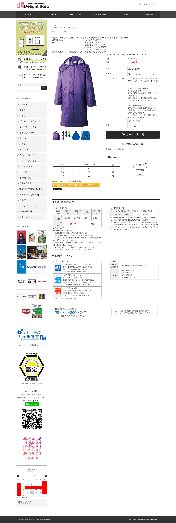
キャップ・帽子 (25, 132)
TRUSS (63, 31)
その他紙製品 (24, 211)
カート (157, 4)
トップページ (28, 15)
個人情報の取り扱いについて (26, 519)
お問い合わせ (148, 15)
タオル (21, 138)
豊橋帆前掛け (24, 183)
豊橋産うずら (24, 200)
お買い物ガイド (52, 15)
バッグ (21, 144)
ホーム (54, 25)
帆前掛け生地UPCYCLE (30, 189)
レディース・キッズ (28, 161)
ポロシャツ (23, 110)
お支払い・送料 (100, 15)
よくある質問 (124, 15)
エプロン (22, 149)
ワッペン (22, 172)
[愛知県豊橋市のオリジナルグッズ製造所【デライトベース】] (33, 9)
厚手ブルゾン (71, 27)
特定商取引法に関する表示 (44, 519)
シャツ (21, 115)
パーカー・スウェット (29, 121)
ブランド (56, 31)
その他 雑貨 (24, 177)
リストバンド (24, 166)
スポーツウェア (25, 155)
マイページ (146, 4)
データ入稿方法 (76, 15)
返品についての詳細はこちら (116, 149)
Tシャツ (22, 104)
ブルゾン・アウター (59, 27)
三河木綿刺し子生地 (28, 194)
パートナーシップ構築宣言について (31, 345)
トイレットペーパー (28, 206)
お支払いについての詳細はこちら (65, 298)
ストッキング (24, 217)
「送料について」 (75, 250)
